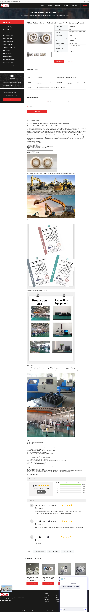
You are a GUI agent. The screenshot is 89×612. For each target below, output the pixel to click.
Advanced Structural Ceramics (9, 47)
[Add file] (61, 609)
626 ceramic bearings (39, 551)
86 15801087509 (13, 95)
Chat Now (12, 99)
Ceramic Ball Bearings (29, 15)
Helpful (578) (40, 524)
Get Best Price (59, 61)
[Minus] (85, 579)
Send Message (37, 111)
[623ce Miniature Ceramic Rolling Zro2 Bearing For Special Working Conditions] (39, 37)
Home (21, 15)
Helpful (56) (39, 540)
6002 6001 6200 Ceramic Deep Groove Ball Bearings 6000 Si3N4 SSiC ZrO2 (32, 579)
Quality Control (47, 599)
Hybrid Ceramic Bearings (8, 32)
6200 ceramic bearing (53, 551)
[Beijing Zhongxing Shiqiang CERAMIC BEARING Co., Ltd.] (5, 5)
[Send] (85, 609)
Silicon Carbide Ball (7, 53)
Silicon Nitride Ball (6, 50)
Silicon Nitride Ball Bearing (8, 62)
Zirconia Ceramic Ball (7, 56)
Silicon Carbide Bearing (8, 35)
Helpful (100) (40, 508)
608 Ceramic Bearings (7, 29)
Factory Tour (46, 597)
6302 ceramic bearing (67, 551)
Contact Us (46, 601)
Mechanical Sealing (7, 68)
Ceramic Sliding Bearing (8, 38)
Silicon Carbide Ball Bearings (9, 59)
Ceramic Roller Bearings (8, 41)
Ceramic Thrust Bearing (8, 44)
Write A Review (41, 491)
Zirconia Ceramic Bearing (8, 65)
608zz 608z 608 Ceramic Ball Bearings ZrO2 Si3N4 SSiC (48, 579)
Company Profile (47, 595)
